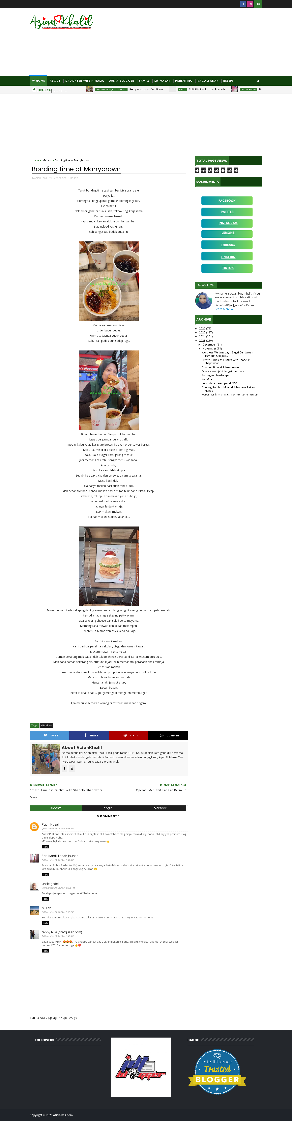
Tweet (55, 735)
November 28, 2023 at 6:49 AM (58, 936)
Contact (61, 91)
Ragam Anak (208, 81)
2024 (202, 336)
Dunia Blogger (121, 81)
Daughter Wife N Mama (84, 81)
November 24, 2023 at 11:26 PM (59, 887)
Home (40, 81)
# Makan (46, 725)
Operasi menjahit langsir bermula (223, 371)
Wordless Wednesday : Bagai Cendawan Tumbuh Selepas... (227, 354)
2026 (202, 328)
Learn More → (224, 309)
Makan (47, 160)
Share (94, 735)
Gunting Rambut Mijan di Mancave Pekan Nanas (228, 388)
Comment (174, 735)
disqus (108, 808)
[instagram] (250, 4)
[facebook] (243, 4)
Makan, (74, 178)
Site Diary (40, 91)
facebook (160, 808)
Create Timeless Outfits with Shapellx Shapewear (225, 361)
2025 (202, 332)
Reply (45, 846)
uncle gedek (51, 884)
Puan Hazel (50, 824)
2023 (202, 340)
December (209, 344)
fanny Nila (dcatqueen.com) (62, 932)
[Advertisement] (189, 42)
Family (144, 81)
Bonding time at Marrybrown (220, 367)
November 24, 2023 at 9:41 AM (58, 860)
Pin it (134, 735)
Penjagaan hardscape (215, 375)
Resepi (228, 81)
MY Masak (162, 81)
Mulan (46, 908)
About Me (206, 285)
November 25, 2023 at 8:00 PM (58, 911)
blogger (55, 808)
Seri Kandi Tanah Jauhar (60, 856)
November (209, 348)
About (55, 81)
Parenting (184, 81)
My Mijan (208, 379)
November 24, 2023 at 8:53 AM (58, 828)
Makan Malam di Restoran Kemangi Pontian (230, 394)
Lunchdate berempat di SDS (220, 383)
